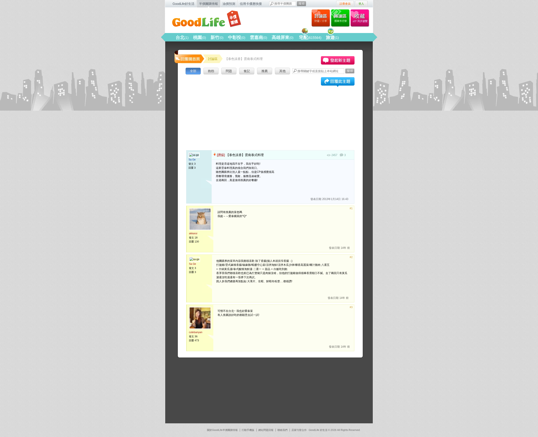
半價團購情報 (208, 3)
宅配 (310, 37)
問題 (229, 71)
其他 (282, 71)
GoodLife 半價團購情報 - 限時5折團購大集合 (210, 19)
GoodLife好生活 (183, 3)
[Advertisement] (270, 107)
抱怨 (211, 71)
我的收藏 (361, 17)
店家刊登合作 (299, 430)
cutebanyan (195, 332)
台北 (182, 37)
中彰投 (236, 37)
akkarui (193, 233)
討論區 (321, 17)
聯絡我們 (282, 430)
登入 (361, 3)
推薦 (264, 71)
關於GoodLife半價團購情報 (222, 430)
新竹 (217, 37)
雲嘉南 (258, 37)
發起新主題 (338, 60)
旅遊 (332, 37)
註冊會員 (345, 3)
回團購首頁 (189, 57)
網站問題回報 (265, 430)
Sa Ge (192, 159)
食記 (247, 71)
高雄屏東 (282, 37)
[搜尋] (301, 3)
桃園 (199, 37)
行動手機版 (248, 430)
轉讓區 (341, 17)
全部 (193, 71)
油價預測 (229, 3)
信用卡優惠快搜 (251, 3)
